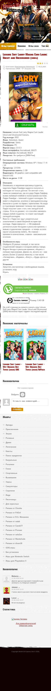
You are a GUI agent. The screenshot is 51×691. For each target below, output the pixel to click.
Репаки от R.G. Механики (17, 517)
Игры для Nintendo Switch (17, 556)
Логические (11, 447)
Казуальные (11, 460)
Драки (8, 442)
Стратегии (10, 491)
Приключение (12, 429)
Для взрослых (12, 504)
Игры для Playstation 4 (16, 561)
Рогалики (10, 464)
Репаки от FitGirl (13, 513)
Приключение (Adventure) (25, 66)
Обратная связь (26, 626)
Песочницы (11, 499)
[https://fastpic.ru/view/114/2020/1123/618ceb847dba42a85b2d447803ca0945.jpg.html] (30, 279)
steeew (15, 587)
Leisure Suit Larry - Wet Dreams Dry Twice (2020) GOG (12, 367)
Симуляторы (11, 486)
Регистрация (36, 39)
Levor (14, 598)
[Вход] (22, 394)
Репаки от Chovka (14, 508)
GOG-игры (10, 548)
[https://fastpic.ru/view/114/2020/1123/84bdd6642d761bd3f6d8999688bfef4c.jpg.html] (25, 279)
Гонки (8, 469)
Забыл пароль (38, 36)
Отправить (17, 409)
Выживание (11, 478)
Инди (8, 495)
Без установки (12, 552)
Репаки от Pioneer (14, 530)
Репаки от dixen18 (14, 543)
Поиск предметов (14, 456)
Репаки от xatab (13, 521)
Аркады (9, 425)
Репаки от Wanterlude (15, 539)
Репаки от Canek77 (14, 526)
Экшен (9, 434)
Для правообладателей (26, 623)
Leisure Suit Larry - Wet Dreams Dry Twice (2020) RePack (35, 367)
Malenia (15, 576)
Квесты (9, 451)
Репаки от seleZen (14, 535)
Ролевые (10, 438)
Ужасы (9, 482)
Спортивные (11, 473)
